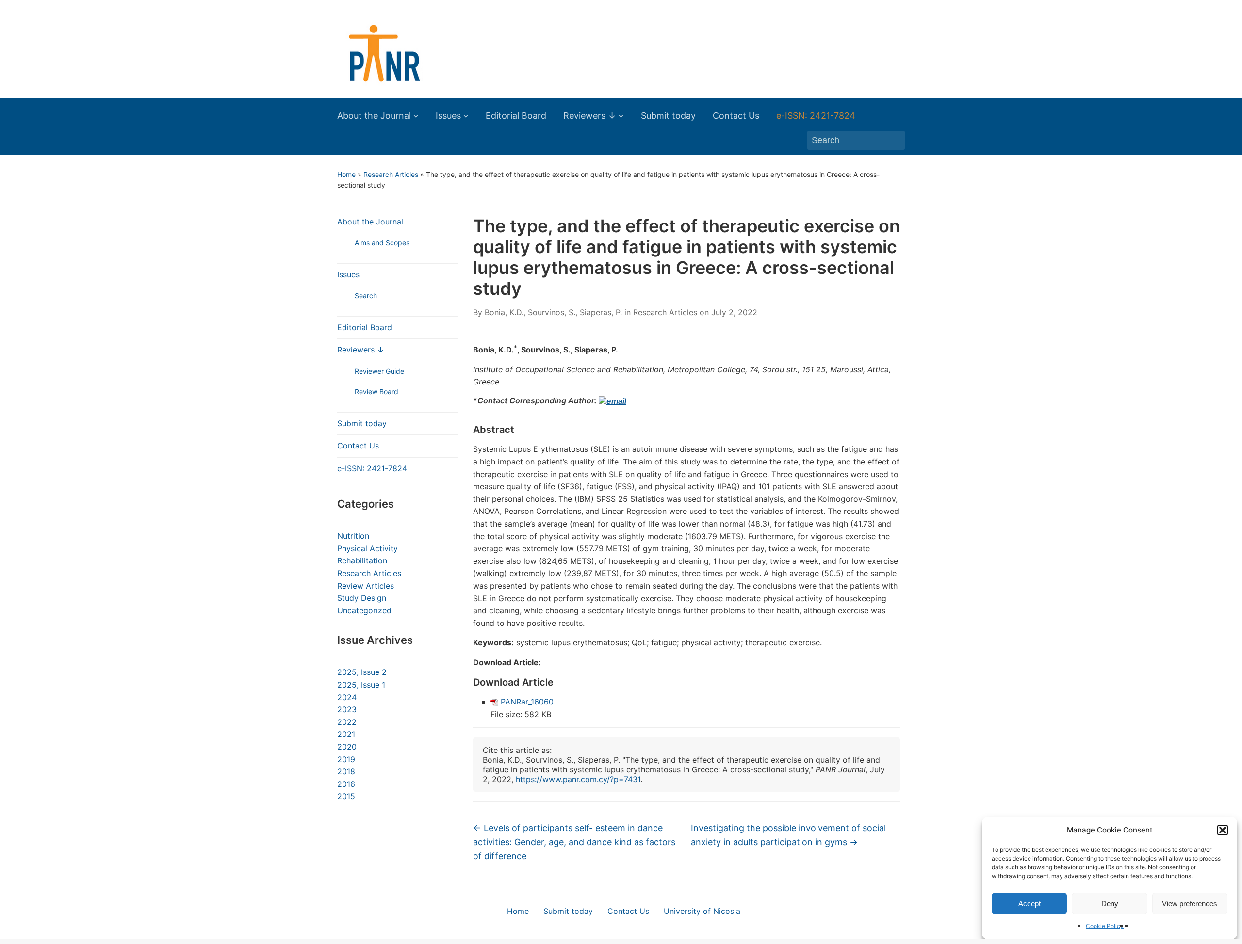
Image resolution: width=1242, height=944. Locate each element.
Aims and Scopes (382, 243)
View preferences (1189, 903)
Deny (1109, 903)
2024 (347, 697)
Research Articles (390, 174)
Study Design (361, 598)
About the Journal (374, 116)
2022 (347, 722)
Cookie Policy (1105, 925)
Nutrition (353, 536)
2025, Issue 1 (361, 684)
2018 (346, 771)
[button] (1222, 830)
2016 (346, 784)
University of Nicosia (702, 911)
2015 (346, 796)
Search (366, 295)
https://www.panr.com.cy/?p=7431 (578, 779)
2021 (346, 734)
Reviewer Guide (379, 371)
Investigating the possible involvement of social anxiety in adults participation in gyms (788, 835)
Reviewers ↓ (589, 116)
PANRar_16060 (527, 701)
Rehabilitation (362, 560)
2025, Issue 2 (362, 672)
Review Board (376, 391)
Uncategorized (364, 610)
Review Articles (365, 586)
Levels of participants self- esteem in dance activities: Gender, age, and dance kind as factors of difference (574, 842)
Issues (448, 116)
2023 (347, 709)
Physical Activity (367, 548)
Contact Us (736, 116)
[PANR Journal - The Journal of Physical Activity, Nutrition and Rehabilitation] (379, 53)
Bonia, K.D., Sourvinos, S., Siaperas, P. (553, 312)
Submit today (668, 116)
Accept (1029, 903)
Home (346, 174)
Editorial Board (516, 116)
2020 (347, 747)
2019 (346, 759)
